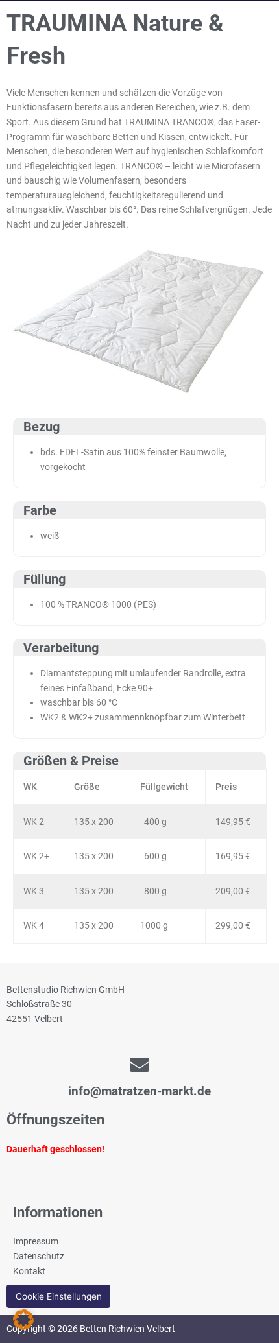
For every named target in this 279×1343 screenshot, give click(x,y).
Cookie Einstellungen (59, 1296)
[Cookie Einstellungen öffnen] (23, 1327)
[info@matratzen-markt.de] (139, 1065)
